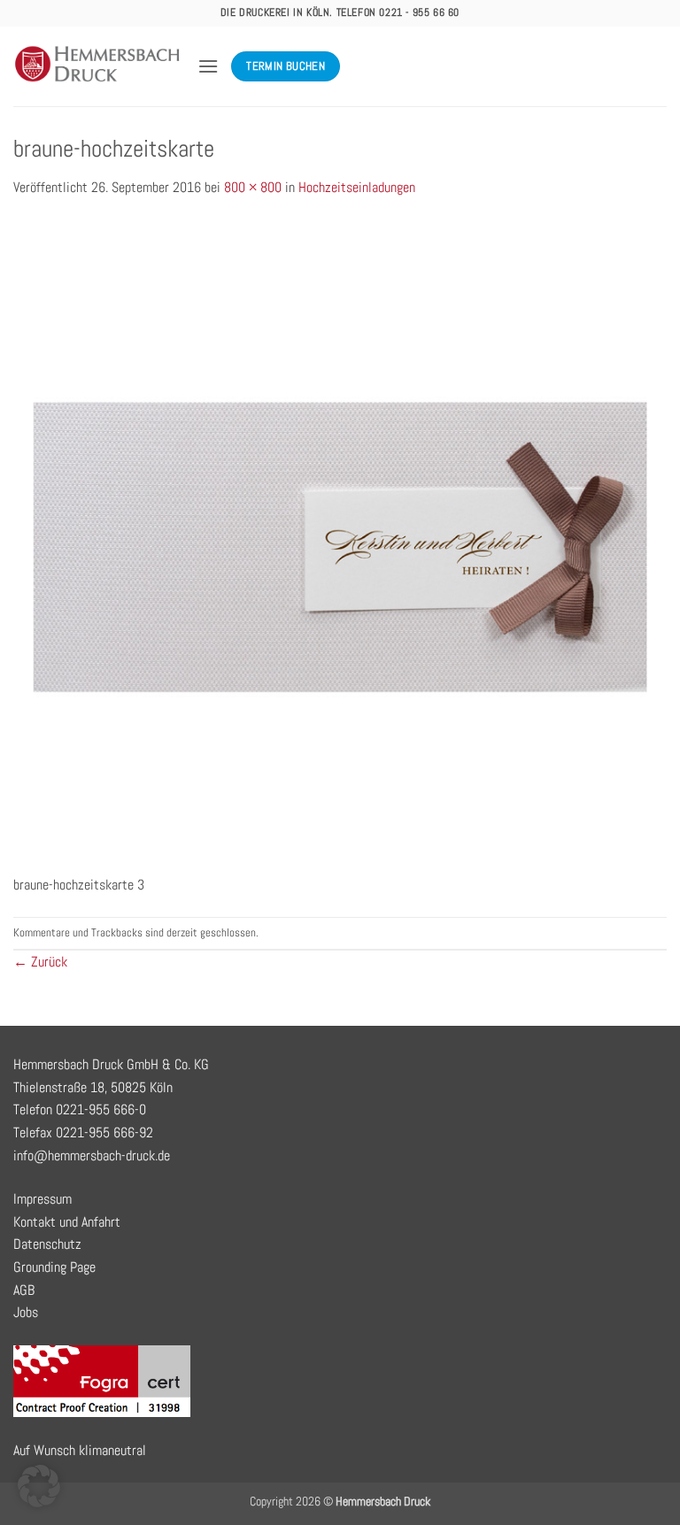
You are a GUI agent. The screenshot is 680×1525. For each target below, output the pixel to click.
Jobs (25, 1312)
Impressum (42, 1199)
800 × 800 (253, 187)
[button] (208, 66)
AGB (24, 1290)
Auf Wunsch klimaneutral (79, 1450)
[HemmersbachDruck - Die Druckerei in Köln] (98, 66)
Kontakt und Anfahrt (66, 1222)
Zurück (40, 961)
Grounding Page (54, 1267)
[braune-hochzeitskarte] (340, 545)
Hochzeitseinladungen (356, 187)
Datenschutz (47, 1244)
